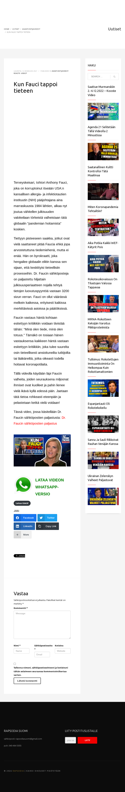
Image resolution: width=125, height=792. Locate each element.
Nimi (17, 645)
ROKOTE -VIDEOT (20, 73)
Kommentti (21, 608)
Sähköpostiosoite (42, 647)
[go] (114, 76)
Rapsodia (18, 771)
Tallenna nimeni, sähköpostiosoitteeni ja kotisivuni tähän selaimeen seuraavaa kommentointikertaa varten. (41, 671)
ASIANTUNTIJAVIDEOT (60, 71)
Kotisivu (59, 645)
